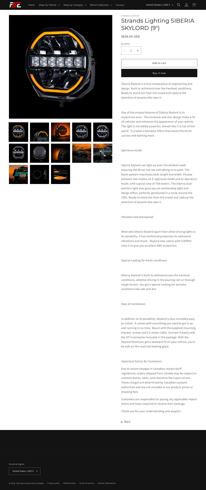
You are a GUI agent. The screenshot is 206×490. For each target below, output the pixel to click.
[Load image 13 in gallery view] (60, 174)
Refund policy (69, 483)
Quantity (125, 43)
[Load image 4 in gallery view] (81, 132)
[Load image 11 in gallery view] (18, 174)
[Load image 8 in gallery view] (60, 153)
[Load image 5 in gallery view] (102, 132)
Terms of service (86, 483)
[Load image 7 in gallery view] (39, 153)
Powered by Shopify (35, 483)
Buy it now (159, 73)
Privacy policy (53, 483)
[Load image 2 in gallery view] (39, 132)
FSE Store (20, 483)
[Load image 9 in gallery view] (81, 153)
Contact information (107, 483)
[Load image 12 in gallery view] (39, 174)
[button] (49, 5)
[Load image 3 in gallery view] (60, 132)
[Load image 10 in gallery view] (102, 153)
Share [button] (127, 421)
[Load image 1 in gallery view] (18, 132)
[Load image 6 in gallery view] (18, 153)
